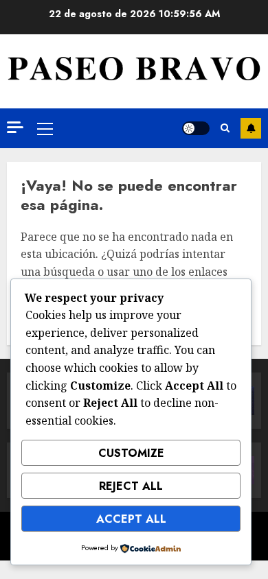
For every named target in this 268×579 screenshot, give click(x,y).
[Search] (225, 128)
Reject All (131, 486)
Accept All (131, 519)
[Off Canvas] (15, 127)
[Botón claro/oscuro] (196, 128)
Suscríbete (251, 128)
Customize (131, 453)
